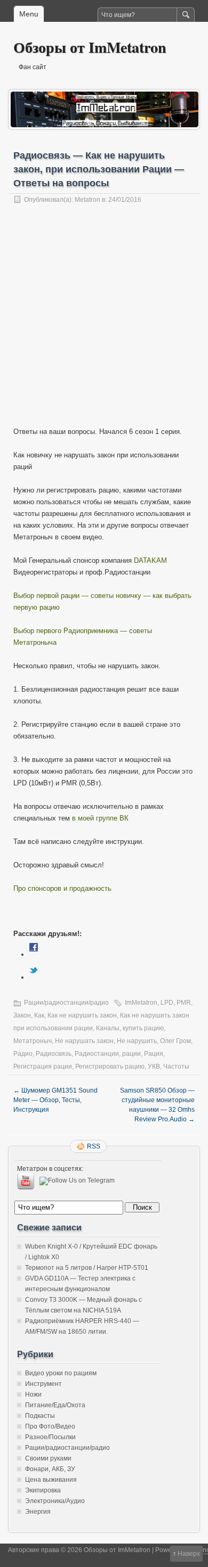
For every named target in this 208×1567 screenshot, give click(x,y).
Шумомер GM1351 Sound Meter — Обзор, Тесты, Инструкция (55, 1100)
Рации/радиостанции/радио (66, 1002)
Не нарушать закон (84, 1041)
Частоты (176, 1066)
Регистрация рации (42, 1066)
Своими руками (48, 1458)
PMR (184, 1002)
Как (39, 1015)
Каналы (107, 1028)
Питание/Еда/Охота (55, 1405)
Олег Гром (175, 1041)
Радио (23, 1053)
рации (131, 1053)
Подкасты (40, 1416)
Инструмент (43, 1384)
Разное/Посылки (50, 1437)
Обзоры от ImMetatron (89, 47)
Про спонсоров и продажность (62, 888)
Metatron (87, 199)
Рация (153, 1053)
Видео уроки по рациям (61, 1373)
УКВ (154, 1066)
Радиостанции (97, 1053)
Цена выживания (51, 1479)
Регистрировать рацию (110, 1066)
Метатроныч (32, 1041)
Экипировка (43, 1490)
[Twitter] (33, 977)
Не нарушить (137, 1041)
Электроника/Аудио (55, 1501)
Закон (22, 1015)
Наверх (189, 1553)
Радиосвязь (53, 1053)
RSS (93, 1146)
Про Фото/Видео (50, 1426)
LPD (167, 1002)
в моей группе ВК (100, 818)
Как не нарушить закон (82, 1015)
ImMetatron (141, 1002)
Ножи (33, 1394)
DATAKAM (150, 560)
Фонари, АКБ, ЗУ (50, 1469)
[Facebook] (33, 954)
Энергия (38, 1511)
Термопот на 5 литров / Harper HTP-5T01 (86, 1267)
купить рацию (143, 1028)
